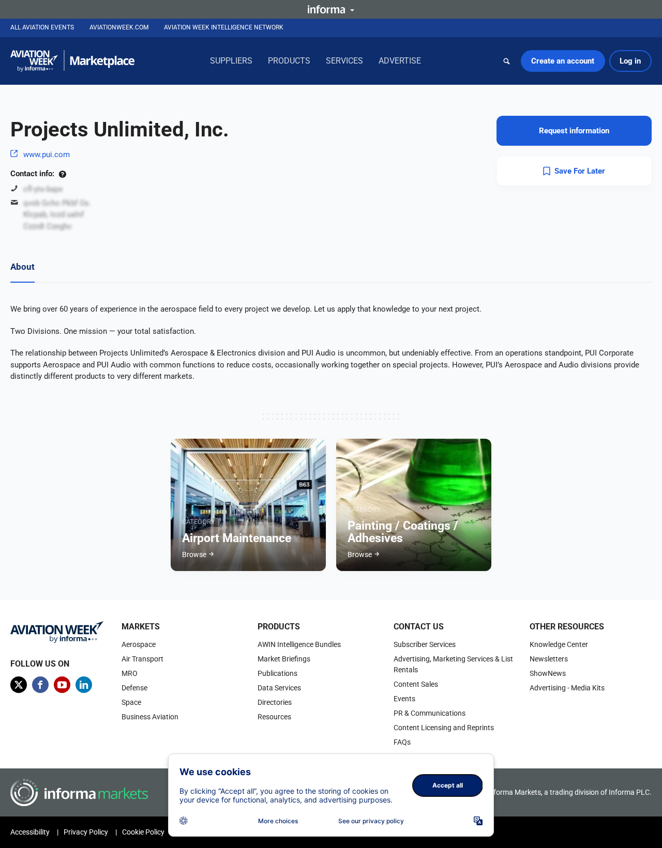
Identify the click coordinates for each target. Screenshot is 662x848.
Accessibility (30, 832)
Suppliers (231, 61)
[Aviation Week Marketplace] (72, 61)
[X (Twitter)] (18, 684)
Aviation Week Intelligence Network (223, 27)
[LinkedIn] (84, 684)
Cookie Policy (143, 832)
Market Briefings (284, 659)
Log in (630, 61)
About (22, 266)
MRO (130, 673)
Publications (277, 673)
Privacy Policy (86, 832)
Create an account (562, 61)
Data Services (279, 688)
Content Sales (416, 684)
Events (404, 699)
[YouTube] (62, 684)
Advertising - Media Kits (567, 688)
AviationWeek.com (118, 27)
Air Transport (142, 659)
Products (289, 61)
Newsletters (549, 659)
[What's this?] (62, 173)
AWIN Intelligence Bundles (299, 644)
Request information (574, 130)
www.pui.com (46, 154)
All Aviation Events (42, 27)
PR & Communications (429, 713)
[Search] (506, 61)
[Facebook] (40, 684)
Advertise (400, 61)
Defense (134, 688)
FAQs (402, 742)
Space (131, 702)
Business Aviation (150, 717)
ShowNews (548, 673)
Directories (275, 702)
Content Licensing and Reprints (444, 727)
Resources (274, 717)
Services (344, 61)
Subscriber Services (425, 644)
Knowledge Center (559, 644)
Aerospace (139, 644)
